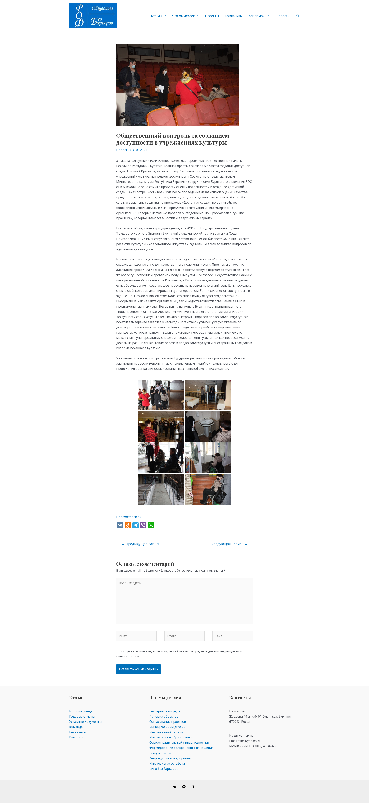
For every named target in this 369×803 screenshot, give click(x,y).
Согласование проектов (167, 721)
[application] (164, 15)
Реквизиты (77, 732)
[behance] (193, 786)
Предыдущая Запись (141, 544)
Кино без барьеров (163, 769)
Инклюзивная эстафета (167, 763)
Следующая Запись (229, 544)
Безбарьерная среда (164, 711)
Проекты (212, 16)
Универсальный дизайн (167, 727)
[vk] (175, 786)
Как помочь (257, 16)
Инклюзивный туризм (166, 732)
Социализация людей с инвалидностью (179, 742)
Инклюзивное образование (170, 737)
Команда (76, 727)
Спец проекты (160, 753)
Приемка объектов (164, 716)
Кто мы (156, 16)
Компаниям (233, 16)
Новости (282, 16)
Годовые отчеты (82, 716)
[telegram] (184, 786)
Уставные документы (85, 721)
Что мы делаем (183, 16)
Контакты (76, 737)
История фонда (80, 711)
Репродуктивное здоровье (170, 758)
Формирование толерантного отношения (181, 748)
